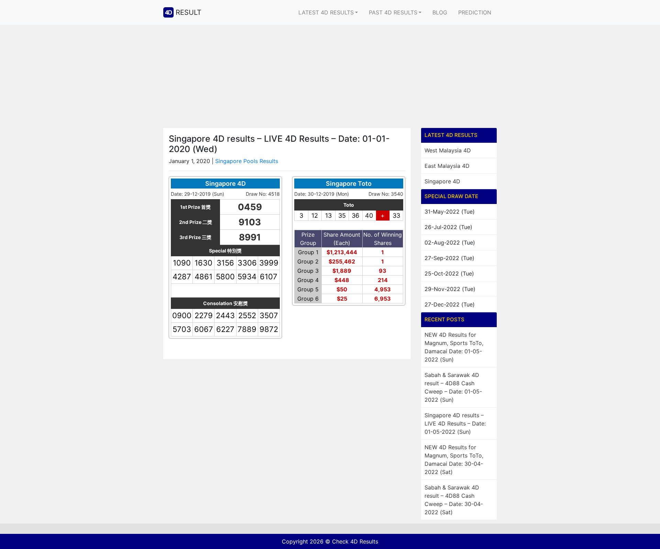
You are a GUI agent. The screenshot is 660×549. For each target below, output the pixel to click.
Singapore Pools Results (246, 161)
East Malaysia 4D (447, 165)
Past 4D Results (393, 12)
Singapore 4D (442, 181)
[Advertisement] (330, 76)
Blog (439, 12)
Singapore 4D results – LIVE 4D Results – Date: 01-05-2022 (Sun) (455, 423)
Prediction (474, 12)
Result (188, 12)
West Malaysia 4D (448, 150)
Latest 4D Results (326, 12)
